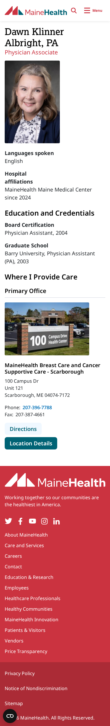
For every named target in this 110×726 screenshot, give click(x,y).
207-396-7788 (37, 407)
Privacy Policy (20, 673)
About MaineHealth (26, 535)
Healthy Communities (29, 609)
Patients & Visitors (25, 630)
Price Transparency (26, 651)
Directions (26, 428)
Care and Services (24, 545)
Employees (17, 588)
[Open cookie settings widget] (10, 716)
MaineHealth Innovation (31, 619)
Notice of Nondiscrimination (36, 688)
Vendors (14, 640)
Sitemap (14, 703)
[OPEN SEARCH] (74, 10)
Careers (13, 556)
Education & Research (29, 577)
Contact (13, 566)
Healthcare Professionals (32, 598)
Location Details (33, 443)
